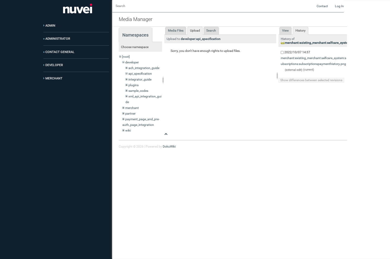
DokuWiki (169, 146)
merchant (132, 108)
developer (132, 62)
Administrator (57, 38)
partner (130, 113)
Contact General (59, 52)
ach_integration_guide (143, 68)
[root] (126, 56)
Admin (50, 25)
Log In (339, 6)
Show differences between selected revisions (311, 80)
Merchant (54, 78)
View (285, 30)
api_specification (140, 73)
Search (211, 30)
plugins (133, 85)
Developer (54, 65)
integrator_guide (139, 79)
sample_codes (138, 90)
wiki (128, 130)
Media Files (175, 30)
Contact (322, 6)
